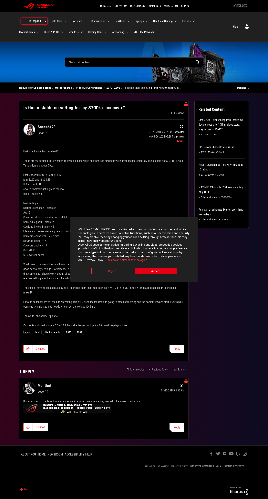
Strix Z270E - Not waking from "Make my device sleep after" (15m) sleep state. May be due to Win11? (221, 124)
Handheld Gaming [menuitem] (163, 21)
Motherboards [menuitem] (27, 32)
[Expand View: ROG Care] (65, 21)
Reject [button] (112, 271)
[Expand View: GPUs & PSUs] (62, 32)
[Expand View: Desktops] (128, 21)
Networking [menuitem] (118, 32)
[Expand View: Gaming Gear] (105, 32)
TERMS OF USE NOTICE (157, 466)
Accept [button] (155, 271)
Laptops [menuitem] (139, 21)
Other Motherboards (210, 197)
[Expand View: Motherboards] (38, 32)
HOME (42, 454)
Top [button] (26, 489)
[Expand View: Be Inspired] (45, 21)
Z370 (68, 332)
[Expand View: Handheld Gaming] (176, 21)
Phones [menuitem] (186, 21)
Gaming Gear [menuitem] (95, 32)
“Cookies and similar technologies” (126, 260)
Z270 (203, 134)
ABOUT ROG (28, 454)
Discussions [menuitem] (98, 21)
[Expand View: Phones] (194, 21)
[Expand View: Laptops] (147, 21)
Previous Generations (89, 87)
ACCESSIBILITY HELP (78, 454)
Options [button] (241, 87)
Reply (176, 349)
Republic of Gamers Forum (35, 87)
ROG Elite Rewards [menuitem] (144, 32)
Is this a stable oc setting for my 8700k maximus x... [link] (152, 87)
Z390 (79, 332)
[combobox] (134, 62)
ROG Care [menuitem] (57, 21)
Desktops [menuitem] (120, 21)
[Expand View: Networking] (127, 32)
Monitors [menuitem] (74, 32)
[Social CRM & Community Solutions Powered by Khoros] (239, 490)
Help (235, 26)
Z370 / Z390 (113, 87)
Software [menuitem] (77, 21)
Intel (37, 332)
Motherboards (63, 87)
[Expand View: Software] (85, 21)
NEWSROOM (55, 454)
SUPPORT (186, 5)
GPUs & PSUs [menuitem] (51, 32)
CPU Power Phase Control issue (216, 147)
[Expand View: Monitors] (82, 32)
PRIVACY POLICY (179, 466)
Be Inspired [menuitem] (35, 21)
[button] (28, 349)
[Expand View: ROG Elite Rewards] (157, 32)
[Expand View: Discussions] (108, 21)
